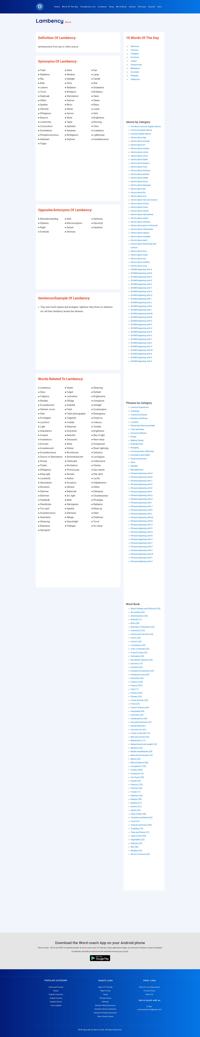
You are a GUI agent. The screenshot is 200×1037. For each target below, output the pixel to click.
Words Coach (99, 1030)
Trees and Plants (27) (140, 832)
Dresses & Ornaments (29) (142, 671)
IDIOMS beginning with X (141, 354)
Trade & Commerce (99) (141, 825)
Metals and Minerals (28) (141, 751)
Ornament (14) (137, 773)
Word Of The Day (70, 7)
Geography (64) (137, 711)
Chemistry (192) (138, 630)
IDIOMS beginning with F (141, 288)
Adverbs (105, 1002)
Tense (105, 994)
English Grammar (56, 994)
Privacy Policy (149, 991)
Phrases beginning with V (142, 550)
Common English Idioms (141, 130)
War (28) (134, 847)
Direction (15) (137, 663)
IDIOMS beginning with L (141, 310)
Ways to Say (105, 991)
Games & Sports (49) (140, 707)
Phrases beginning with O (142, 524)
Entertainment (137, 444)
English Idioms (56, 1002)
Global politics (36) (139, 718)
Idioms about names (140, 211)
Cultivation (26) (137, 656)
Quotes (151, 7)
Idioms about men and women (144, 200)
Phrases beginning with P (141, 528)
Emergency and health (140, 455)
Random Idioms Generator (105, 1009)
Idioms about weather (140, 262)
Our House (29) (137, 777)
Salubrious (135, 79)
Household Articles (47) (141, 722)
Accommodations (138, 433)
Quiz (160, 7)
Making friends (137, 440)
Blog (111, 7)
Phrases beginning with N (142, 521)
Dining (133, 436)
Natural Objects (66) (139, 762)
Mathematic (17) (138, 740)
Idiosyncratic (136, 64)
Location (134, 422)
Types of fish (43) (138, 836)
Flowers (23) (136, 696)
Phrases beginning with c (141, 481)
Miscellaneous (137, 469)
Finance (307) (137, 685)
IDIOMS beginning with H (141, 295)
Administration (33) (139, 616)
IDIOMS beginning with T (141, 339)
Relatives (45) (137, 795)
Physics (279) (137, 784)
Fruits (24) (135, 704)
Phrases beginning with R (141, 536)
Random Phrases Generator (105, 1013)
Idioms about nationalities (142, 214)
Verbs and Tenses (56, 987)
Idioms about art (138, 145)
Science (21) (136, 806)
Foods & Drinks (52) (139, 700)
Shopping (135, 447)
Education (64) (137, 678)
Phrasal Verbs (105, 998)
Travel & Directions (139, 415)
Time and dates (137, 429)
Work (133, 462)
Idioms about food (139, 167)
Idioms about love (138, 196)
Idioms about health (139, 178)
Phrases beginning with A (142, 473)
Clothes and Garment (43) (142, 634)
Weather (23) (136, 850)
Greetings (135, 411)
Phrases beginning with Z (142, 561)
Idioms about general (140, 174)
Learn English (56, 1005)
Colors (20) (136, 638)
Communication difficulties (142, 451)
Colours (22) (136, 641)
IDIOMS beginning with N (141, 317)
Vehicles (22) (136, 843)
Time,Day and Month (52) (142, 817)
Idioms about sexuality (140, 236)
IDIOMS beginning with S (141, 335)
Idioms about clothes (140, 148)
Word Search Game (105, 1016)
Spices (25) (136, 810)
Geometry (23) (137, 715)
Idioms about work (139, 266)
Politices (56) (136, 788)
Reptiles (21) (136, 803)
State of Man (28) (138, 814)
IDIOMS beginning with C (141, 277)
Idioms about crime (139, 156)
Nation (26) (136, 759)
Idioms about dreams (140, 163)
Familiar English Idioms (141, 134)
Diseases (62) (137, 667)
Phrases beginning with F (141, 491)
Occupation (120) (138, 766)
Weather (134, 466)
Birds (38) (135, 623)
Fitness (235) (136, 693)
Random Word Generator (105, 1005)
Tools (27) (135, 821)
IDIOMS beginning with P (141, 324)
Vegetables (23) (138, 839)
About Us (149, 994)
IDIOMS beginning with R (141, 332)
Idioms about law (138, 189)
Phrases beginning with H (142, 499)
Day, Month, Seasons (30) (142, 660)
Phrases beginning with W (142, 554)
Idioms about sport (139, 240)
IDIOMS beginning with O (141, 321)
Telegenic (135, 53)
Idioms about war (138, 258)
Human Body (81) (138, 726)
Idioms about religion (140, 233)
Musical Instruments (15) (142, 755)
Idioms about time (139, 251)
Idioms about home (139, 181)
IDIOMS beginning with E (141, 284)
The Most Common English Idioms (146, 126)
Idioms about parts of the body (144, 225)
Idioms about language (141, 185)
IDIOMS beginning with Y (141, 357)
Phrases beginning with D (142, 484)
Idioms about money (140, 203)
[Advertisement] (78, 173)
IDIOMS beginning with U (141, 343)
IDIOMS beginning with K (141, 306)
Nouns (56, 991)
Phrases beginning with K (141, 510)
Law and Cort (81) (138, 729)
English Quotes (56, 998)
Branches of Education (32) (143, 627)
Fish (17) (134, 689)
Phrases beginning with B (141, 477)
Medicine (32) (137, 748)
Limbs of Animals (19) (140, 733)
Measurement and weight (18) (144, 744)
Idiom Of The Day (105, 987)
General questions (139, 458)
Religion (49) (136, 799)
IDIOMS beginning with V (141, 346)
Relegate (134, 75)
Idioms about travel (139, 255)
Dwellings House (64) (140, 674)
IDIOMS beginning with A (141, 269)
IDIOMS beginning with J (141, 302)
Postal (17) (135, 792)
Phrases (142, 7)
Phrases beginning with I (141, 502)
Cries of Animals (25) (140, 649)
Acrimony (135, 57)
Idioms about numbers (140, 222)
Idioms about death (139, 159)
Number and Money (139, 418)
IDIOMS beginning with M (141, 313)
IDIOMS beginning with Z (141, 361)
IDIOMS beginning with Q (141, 328)
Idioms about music (139, 207)
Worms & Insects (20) (140, 854)
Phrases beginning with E (141, 488)
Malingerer (135, 68)
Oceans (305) (137, 770)
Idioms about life (138, 192)
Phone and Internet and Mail (143, 425)
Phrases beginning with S (141, 539)
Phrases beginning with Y (141, 557)
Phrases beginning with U (142, 546)
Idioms (132, 7)
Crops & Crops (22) (139, 652)
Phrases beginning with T (141, 543)
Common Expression (140, 407)
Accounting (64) (138, 612)
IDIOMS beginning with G (141, 291)
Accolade (135, 72)
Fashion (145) (137, 682)
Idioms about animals (140, 141)
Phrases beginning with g (141, 495)
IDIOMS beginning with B (141, 273)
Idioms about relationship (142, 229)
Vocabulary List (88, 7)
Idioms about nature (139, 218)
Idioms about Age (138, 137)
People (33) (136, 781)
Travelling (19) (137, 828)
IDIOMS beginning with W (142, 350)
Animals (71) (136, 619)
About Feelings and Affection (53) (145, 608)
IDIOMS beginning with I (141, 299)
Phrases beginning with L (141, 513)
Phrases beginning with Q (142, 532)
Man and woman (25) (140, 737)
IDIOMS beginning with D (141, 280)
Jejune (134, 61)
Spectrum (135, 46)
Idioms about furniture (140, 170)
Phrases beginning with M (142, 517)
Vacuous (134, 50)
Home (57, 7)
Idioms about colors (139, 152)
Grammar (102, 7)
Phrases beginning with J (141, 506)
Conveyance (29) (138, 645)
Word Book (121, 7)
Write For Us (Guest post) (149, 987)
